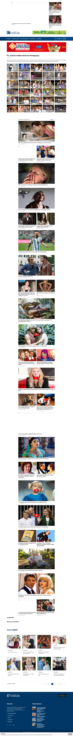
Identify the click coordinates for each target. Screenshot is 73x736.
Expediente (10, 721)
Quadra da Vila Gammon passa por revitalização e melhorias (41, 720)
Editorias (9, 38)
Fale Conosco (32, 38)
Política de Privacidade (12, 713)
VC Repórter (38, 38)
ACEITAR (70, 734)
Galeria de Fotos (15, 38)
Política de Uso (10, 715)
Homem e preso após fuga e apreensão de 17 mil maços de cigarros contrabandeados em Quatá (41, 710)
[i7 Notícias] (13, 32)
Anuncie (9, 717)
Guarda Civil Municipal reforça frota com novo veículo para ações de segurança (41, 725)
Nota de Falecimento (24, 38)
